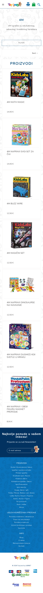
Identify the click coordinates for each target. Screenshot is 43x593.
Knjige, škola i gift (21, 490)
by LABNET (27, 566)
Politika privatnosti (21, 522)
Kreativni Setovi (21, 479)
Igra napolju (21, 487)
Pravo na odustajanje (21, 519)
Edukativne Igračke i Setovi (21, 481)
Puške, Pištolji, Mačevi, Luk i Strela (21, 493)
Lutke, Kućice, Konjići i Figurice (21, 496)
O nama (21, 540)
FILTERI (22, 43)
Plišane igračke (21, 473)
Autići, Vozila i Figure (21, 499)
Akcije (21, 507)
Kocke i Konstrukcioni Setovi (21, 467)
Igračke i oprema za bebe (21, 470)
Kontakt (21, 546)
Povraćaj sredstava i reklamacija (21, 517)
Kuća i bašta (21, 504)
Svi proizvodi (21, 501)
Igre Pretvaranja (21, 484)
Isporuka (21, 528)
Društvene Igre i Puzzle (21, 476)
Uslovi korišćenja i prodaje (21, 525)
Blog (21, 537)
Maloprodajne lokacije (21, 543)
